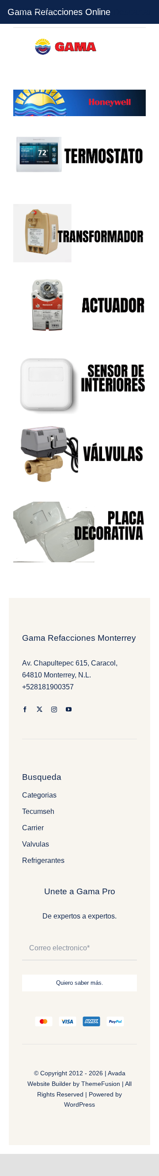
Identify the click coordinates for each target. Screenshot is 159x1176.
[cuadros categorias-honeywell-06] (79, 505)
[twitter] (39, 709)
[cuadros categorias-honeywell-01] (79, 426)
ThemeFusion (100, 1083)
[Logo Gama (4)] (67, 37)
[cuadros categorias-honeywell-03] (79, 356)
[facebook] (25, 709)
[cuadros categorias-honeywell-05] (79, 207)
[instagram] (54, 709)
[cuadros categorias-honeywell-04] (79, 277)
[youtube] (69, 709)
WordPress (79, 1104)
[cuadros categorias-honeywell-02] (79, 128)
